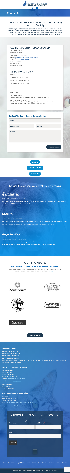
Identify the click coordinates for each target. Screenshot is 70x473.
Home (4, 463)
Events (34, 463)
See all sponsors (35, 335)
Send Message (54, 147)
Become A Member (48, 463)
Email (11, 432)
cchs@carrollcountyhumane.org (16, 378)
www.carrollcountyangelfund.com (14, 239)
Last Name (40, 423)
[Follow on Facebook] (35, 451)
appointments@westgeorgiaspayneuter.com (20, 402)
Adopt (18, 463)
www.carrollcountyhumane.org (13, 198)
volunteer (35, 174)
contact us (52, 271)
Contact (64, 463)
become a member (35, 168)
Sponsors (11, 463)
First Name (14, 423)
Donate (58, 463)
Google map (25, 59)
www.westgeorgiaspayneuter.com (14, 218)
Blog (39, 463)
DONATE (35, 162)
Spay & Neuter (25, 463)
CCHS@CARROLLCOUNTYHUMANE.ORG (26, 57)
